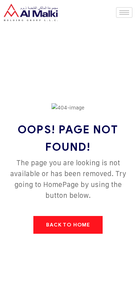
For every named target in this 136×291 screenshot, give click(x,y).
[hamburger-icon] (124, 12)
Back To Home (68, 225)
